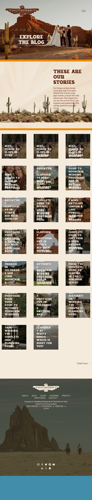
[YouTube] (53, 464)
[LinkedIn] (42, 468)
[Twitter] (46, 464)
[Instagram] (38, 464)
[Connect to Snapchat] (50, 468)
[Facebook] (42, 464)
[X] (46, 468)
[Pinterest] (50, 464)
